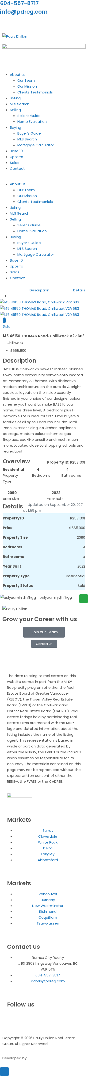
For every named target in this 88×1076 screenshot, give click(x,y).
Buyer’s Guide (29, 133)
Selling (15, 109)
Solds (14, 162)
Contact (17, 168)
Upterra (16, 156)
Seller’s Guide (29, 115)
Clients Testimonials (35, 92)
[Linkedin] (18, 23)
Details (79, 290)
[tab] (4, 320)
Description (39, 290)
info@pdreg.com (24, 11)
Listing (15, 98)
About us (18, 74)
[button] (44, 178)
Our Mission (27, 86)
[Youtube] (31, 23)
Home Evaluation (32, 121)
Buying (15, 127)
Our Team (26, 80)
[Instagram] (6, 23)
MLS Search (19, 103)
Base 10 (16, 150)
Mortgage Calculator (35, 145)
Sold (6, 326)
